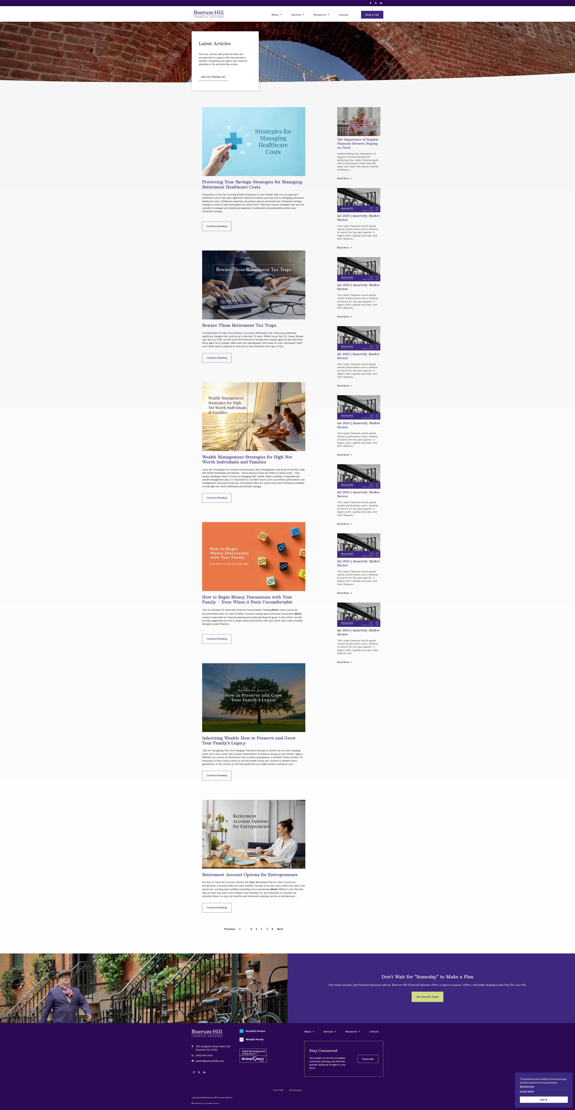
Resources (320, 14)
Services (296, 14)
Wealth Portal (254, 1039)
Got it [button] (544, 1099)
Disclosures (295, 1090)
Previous (229, 929)
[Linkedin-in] (381, 3)
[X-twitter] (376, 3)
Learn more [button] (527, 1091)
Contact (344, 14)
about (275, 609)
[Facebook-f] (370, 3)
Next (280, 929)
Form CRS (278, 1090)
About (275, 14)
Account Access (255, 1031)
